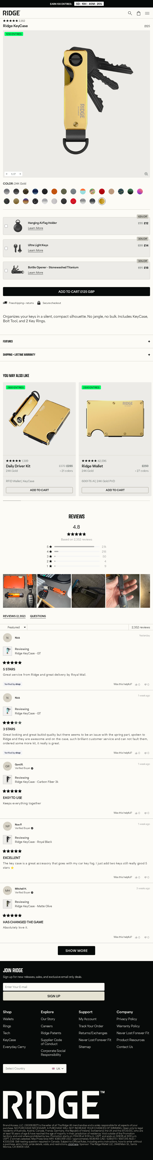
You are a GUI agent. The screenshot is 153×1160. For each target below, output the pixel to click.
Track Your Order (91, 1025)
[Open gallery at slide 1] (146, 173)
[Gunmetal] (6, 191)
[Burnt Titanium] (25, 201)
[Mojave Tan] (111, 191)
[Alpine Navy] (35, 191)
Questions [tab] (38, 616)
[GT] (83, 191)
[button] (130, 13)
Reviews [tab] (14, 616)
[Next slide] (20, 174)
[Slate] (73, 191)
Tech (6, 1032)
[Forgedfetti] (6, 201)
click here (73, 1144)
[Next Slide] (147, 591)
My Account (87, 1018)
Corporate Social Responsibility (53, 1052)
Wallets (8, 1018)
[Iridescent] (140, 191)
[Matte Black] (45, 191)
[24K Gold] (102, 201)
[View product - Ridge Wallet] (115, 439)
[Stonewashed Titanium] (45, 201)
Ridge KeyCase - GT (28, 653)
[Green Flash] (130, 191)
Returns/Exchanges (93, 1032)
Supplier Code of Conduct (51, 1041)
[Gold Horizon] (121, 191)
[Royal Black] (16, 191)
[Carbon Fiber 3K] (64, 201)
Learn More (35, 228)
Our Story (48, 1018)
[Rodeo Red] (102, 191)
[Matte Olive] (64, 191)
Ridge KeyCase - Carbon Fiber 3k (36, 781)
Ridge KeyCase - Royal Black (33, 841)
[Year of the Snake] (73, 201)
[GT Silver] (54, 201)
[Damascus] (83, 201)
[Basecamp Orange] (54, 191)
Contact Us (125, 1046)
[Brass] (16, 201)
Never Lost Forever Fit (95, 1039)
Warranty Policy (128, 1025)
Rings (7, 1025)
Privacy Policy (127, 1018)
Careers (47, 1025)
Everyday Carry (14, 1046)
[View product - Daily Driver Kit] (39, 439)
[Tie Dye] (92, 191)
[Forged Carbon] (35, 201)
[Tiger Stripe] (25, 191)
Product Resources (131, 1039)
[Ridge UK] (12, 13)
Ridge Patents (51, 1032)
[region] (76, 591)
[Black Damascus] (92, 201)
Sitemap (85, 1046)
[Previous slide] (6, 174)
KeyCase (9, 1039)
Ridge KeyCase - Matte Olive (33, 906)
